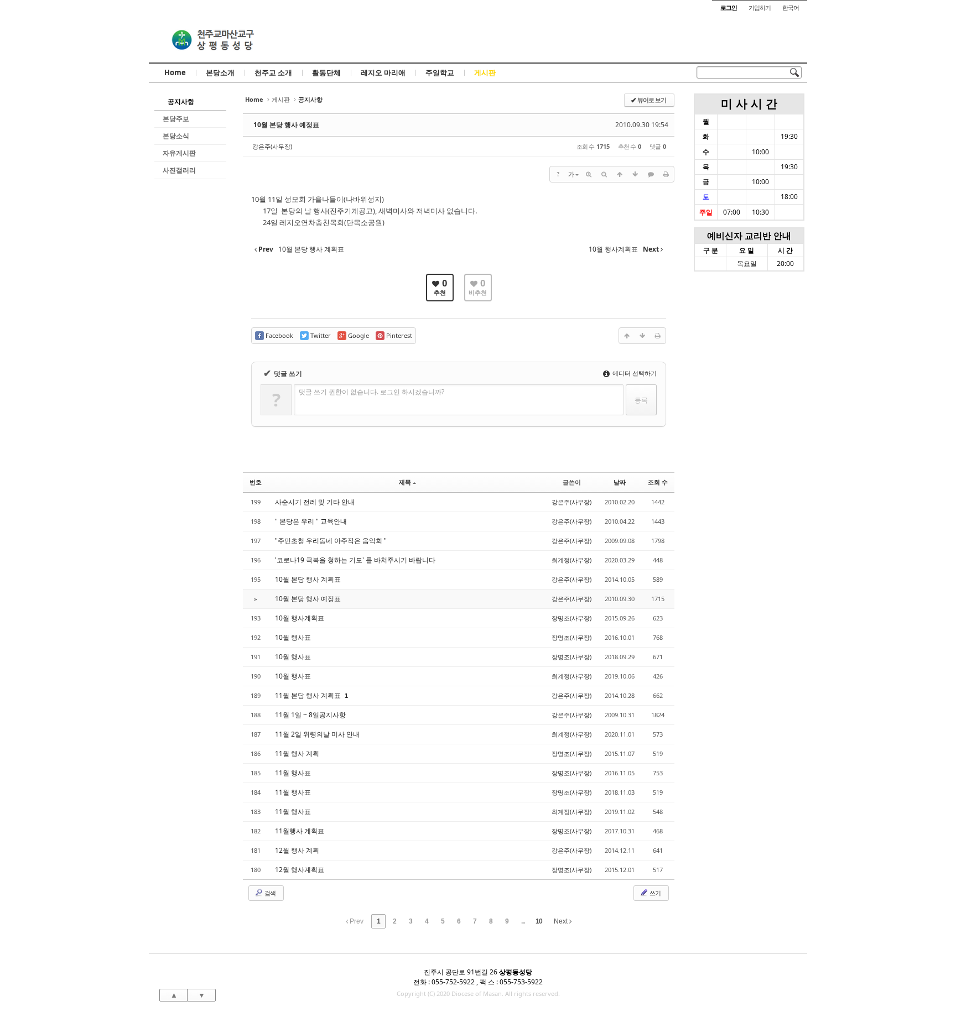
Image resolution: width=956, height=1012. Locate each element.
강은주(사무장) (272, 146)
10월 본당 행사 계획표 (308, 579)
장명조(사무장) (571, 618)
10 (539, 921)
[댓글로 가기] (650, 174)
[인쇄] (666, 174)
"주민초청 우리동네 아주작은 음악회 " (331, 540)
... (522, 921)
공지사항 (181, 101)
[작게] (604, 174)
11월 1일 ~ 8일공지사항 (310, 714)
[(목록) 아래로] (635, 174)
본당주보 (176, 118)
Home (175, 72)
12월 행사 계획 (297, 850)
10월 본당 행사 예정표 (286, 124)
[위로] (619, 174)
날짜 (620, 482)
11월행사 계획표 (299, 831)
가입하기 (760, 7)
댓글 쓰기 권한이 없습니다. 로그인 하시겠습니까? (371, 392)
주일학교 (439, 72)
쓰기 (654, 893)
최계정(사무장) (571, 560)
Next (561, 921)
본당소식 (176, 135)
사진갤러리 (179, 170)
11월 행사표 (293, 773)
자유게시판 (179, 153)
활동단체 (326, 72)
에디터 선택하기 (634, 373)
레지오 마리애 (383, 72)
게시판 (485, 72)
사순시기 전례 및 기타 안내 (315, 502)
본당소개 (220, 72)
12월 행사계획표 (299, 869)
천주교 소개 (273, 72)
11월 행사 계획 (297, 753)
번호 (256, 482)
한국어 (790, 7)
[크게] (588, 174)
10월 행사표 (293, 637)
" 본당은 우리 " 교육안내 (311, 521)
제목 (405, 482)
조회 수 (658, 482)
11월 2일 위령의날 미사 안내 (317, 734)
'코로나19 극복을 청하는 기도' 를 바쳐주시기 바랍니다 (355, 560)
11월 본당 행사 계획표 (308, 695)
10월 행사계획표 (299, 618)
